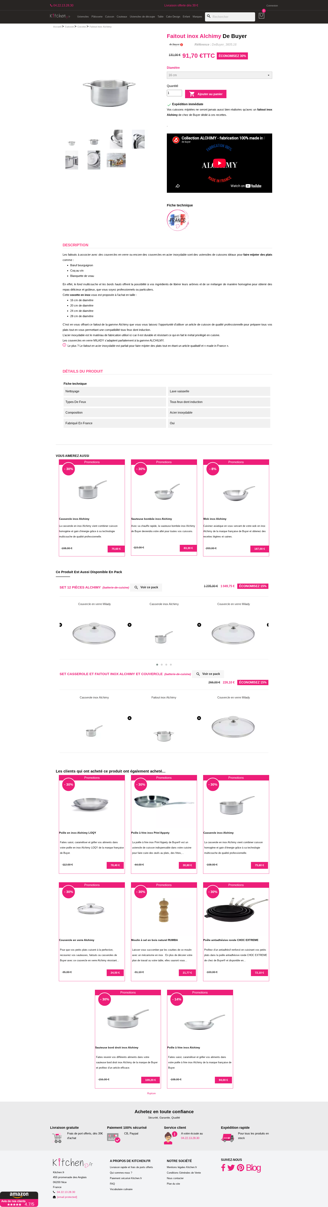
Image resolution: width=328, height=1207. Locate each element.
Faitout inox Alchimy (163, 697)
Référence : (203, 44)
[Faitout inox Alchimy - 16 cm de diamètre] (164, 726)
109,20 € (150, 1079)
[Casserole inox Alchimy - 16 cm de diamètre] (94, 632)
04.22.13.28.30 (190, 1138)
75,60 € (116, 548)
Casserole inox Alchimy (94, 604)
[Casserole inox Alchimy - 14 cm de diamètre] (94, 726)
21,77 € (187, 972)
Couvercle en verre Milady (164, 604)
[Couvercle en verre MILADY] (164, 632)
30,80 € (187, 865)
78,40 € (115, 865)
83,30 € (188, 548)
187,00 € (259, 548)
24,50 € (115, 972)
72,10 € (259, 972)
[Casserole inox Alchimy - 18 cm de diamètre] (234, 632)
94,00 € (223, 1079)
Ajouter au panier (205, 94)
